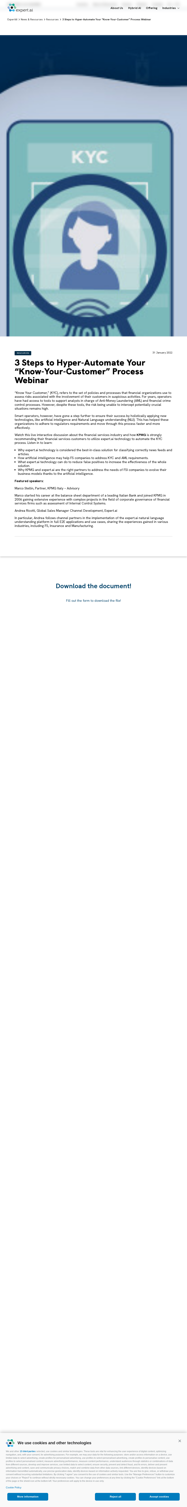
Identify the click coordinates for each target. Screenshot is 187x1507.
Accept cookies (159, 1496)
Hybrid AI (134, 8)
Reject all (115, 1496)
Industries (169, 8)
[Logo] (20, 8)
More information (28, 1496)
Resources (23, 353)
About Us (116, 8)
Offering (151, 8)
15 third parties (28, 1451)
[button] (179, 1440)
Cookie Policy (13, 1487)
